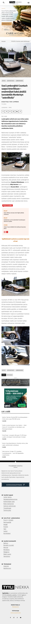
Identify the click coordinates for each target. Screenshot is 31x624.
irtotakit (11, 520)
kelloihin (9, 595)
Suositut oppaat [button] (8, 495)
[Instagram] (13, 617)
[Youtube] (20, 617)
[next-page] (7, 232)
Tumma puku (7, 510)
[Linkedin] (16, 111)
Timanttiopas (7, 508)
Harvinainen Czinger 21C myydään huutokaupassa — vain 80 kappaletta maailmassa (12, 453)
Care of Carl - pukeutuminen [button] (12, 518)
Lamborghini (19, 80)
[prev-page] (5, 232)
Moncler (6, 547)
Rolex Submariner (9, 504)
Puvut (5, 520)
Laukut (5, 531)
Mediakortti (15, 607)
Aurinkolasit (7, 533)
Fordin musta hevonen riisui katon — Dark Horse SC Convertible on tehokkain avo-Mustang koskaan (14, 427)
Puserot (6, 527)
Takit (5, 529)
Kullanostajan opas (9, 501)
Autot (3, 80)
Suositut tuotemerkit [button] (10, 541)
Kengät (5, 524)
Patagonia (6, 552)
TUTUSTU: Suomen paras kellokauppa (17, 41)
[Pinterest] (9, 111)
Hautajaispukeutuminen (10, 499)
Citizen (5, 225)
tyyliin (23, 595)
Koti (2, 116)
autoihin (14, 595)
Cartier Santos (8, 497)
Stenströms (7, 556)
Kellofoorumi (7, 568)
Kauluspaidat (7, 522)
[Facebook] (3, 111)
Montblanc (7, 550)
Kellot (5, 210)
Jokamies (6, 566)
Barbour (6, 543)
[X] (6, 111)
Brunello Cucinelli (9, 545)
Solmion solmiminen (10, 506)
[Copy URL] (20, 111)
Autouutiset (10, 80)
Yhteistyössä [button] (7, 564)
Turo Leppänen (14, 101)
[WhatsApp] (13, 111)
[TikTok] (17, 617)
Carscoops (9, 374)
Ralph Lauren (7, 554)
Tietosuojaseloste (15, 613)
